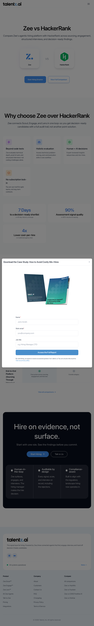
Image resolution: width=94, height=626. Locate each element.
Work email (20, 328)
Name (18, 317)
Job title (18, 340)
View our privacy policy (22, 360)
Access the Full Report (47, 352)
